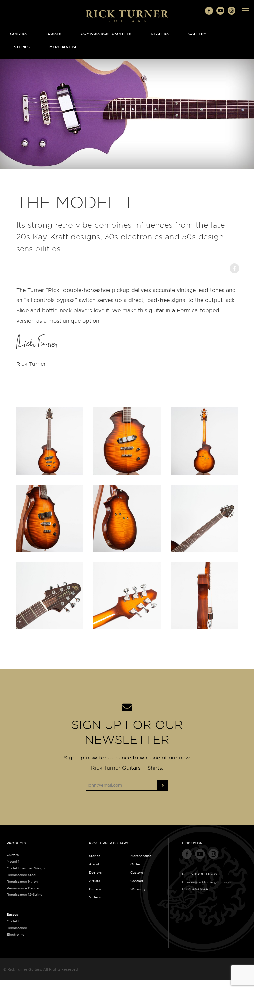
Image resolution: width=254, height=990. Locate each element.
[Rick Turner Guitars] (127, 16)
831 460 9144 (197, 889)
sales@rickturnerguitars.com (209, 882)
